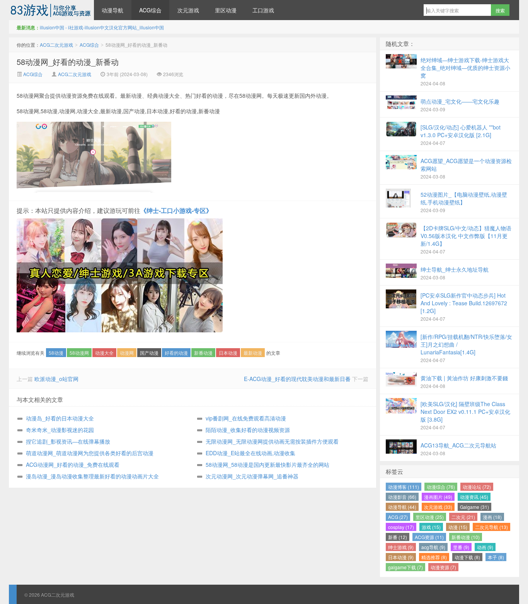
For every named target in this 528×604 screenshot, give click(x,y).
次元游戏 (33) (438, 507)
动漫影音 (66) (402, 496)
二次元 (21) (463, 517)
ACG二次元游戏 (51, 10)
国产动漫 (149, 352)
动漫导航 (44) (402, 507)
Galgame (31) (474, 507)
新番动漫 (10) (465, 537)
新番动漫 (203, 352)
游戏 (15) (431, 527)
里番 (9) (461, 547)
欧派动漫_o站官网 (56, 379)
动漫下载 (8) (467, 557)
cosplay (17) (401, 527)
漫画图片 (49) (438, 496)
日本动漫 (228, 352)
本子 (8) (496, 557)
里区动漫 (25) (430, 517)
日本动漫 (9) (401, 557)
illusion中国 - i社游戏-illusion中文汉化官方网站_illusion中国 (102, 27)
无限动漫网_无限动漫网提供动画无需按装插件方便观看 (272, 441)
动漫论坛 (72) (477, 486)
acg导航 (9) (433, 547)
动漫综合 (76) (441, 486)
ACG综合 (150, 10)
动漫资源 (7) (443, 567)
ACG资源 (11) (429, 537)
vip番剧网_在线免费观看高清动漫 (246, 418)
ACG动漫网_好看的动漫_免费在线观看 (72, 464)
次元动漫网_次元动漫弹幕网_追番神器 (252, 476)
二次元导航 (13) (491, 527)
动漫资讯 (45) (474, 496)
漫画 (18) (492, 517)
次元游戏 (188, 10)
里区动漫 (226, 10)
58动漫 (56, 352)
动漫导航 (112, 10)
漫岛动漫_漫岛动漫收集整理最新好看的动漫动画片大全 (92, 476)
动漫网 (127, 352)
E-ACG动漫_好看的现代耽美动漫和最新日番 (297, 379)
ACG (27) (398, 517)
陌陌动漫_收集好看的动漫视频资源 (248, 430)
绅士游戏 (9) (401, 547)
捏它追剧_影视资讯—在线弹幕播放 (68, 441)
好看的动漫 (176, 352)
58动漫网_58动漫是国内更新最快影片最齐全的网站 (267, 464)
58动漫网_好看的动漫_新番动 (68, 61)
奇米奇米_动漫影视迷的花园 (60, 430)
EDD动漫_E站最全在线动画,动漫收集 (250, 453)
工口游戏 (263, 10)
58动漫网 (79, 352)
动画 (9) (485, 547)
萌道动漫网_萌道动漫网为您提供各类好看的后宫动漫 (89, 453)
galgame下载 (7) (405, 567)
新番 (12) (397, 537)
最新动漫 (253, 352)
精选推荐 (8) (434, 557)
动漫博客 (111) (403, 486)
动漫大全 (104, 352)
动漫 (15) (457, 527)
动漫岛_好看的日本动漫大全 (60, 418)
